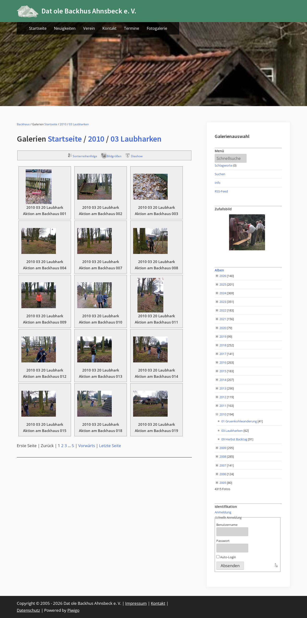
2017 (222, 354)
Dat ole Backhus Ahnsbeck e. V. (88, 10)
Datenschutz (28, 610)
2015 (222, 371)
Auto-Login (227, 557)
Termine (131, 28)
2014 (222, 380)
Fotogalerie (157, 28)
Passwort (223, 541)
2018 (222, 345)
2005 (222, 482)
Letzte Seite (110, 445)
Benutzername (226, 524)
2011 (222, 405)
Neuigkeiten (65, 28)
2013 (222, 388)
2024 (222, 293)
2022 (222, 310)
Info (217, 182)
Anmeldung (223, 512)
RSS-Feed (221, 191)
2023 (222, 302)
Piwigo (73, 610)
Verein (89, 28)
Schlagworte (223, 165)
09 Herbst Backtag (234, 439)
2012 (222, 397)
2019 (222, 336)
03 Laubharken (79, 124)
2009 (222, 448)
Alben (219, 270)
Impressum (136, 603)
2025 (222, 284)
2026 (222, 276)
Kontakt (109, 28)
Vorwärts (86, 445)
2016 (222, 362)
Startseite (38, 28)
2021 (222, 319)
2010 (63, 124)
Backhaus (23, 124)
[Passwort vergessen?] (275, 565)
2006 (222, 474)
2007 (222, 465)
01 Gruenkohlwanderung (239, 421)
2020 (222, 328)
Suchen (220, 174)
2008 (222, 456)
